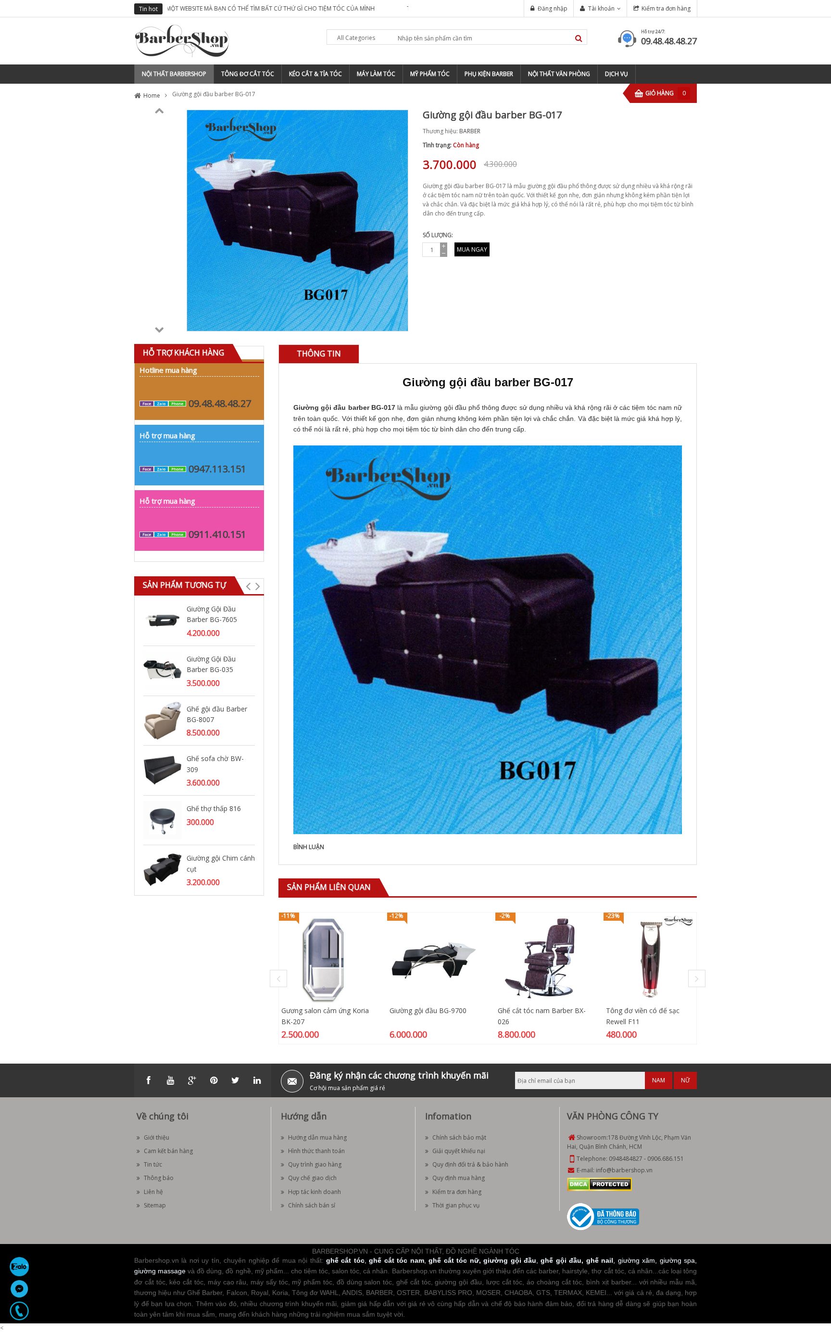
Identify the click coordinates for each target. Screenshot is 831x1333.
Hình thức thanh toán (316, 1151)
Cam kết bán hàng (168, 1151)
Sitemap (155, 1205)
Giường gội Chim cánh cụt (221, 863)
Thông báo (159, 1178)
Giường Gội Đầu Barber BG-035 (211, 664)
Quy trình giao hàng (314, 1164)
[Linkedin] (256, 1080)
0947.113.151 (217, 468)
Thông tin (319, 353)
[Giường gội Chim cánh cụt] (162, 869)
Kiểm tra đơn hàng (666, 8)
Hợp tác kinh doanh (314, 1192)
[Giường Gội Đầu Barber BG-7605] (162, 620)
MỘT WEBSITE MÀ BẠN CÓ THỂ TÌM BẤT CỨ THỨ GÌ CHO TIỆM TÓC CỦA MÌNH (271, 8)
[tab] (318, 353)
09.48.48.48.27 (669, 41)
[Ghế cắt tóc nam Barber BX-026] (542, 958)
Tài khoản (601, 8)
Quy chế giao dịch (312, 1178)
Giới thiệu (156, 1137)
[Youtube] (170, 1080)
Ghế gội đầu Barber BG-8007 (217, 714)
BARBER (469, 131)
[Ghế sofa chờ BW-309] (162, 770)
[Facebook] (148, 1080)
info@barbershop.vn (624, 1170)
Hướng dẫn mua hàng (317, 1137)
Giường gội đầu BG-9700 (428, 1010)
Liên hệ (153, 1192)
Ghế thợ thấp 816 (214, 808)
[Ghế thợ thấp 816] (162, 819)
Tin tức (153, 1164)
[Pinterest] (213, 1080)
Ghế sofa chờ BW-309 (215, 764)
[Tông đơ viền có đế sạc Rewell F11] (650, 958)
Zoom (397, 320)
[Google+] (192, 1080)
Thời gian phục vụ (455, 1205)
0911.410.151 (217, 534)
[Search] (578, 38)
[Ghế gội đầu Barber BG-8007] (162, 720)
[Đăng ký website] (603, 1216)
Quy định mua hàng (458, 1178)
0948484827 (625, 1159)
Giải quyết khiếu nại (458, 1151)
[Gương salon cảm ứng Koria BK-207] (325, 958)
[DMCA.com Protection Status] (599, 1184)
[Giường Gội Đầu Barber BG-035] (162, 670)
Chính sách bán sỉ (311, 1205)
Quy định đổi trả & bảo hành (470, 1164)
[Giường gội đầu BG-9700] (434, 958)
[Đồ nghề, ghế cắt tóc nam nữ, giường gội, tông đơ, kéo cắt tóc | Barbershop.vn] (182, 40)
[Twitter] (235, 1080)
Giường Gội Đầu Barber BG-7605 (212, 614)
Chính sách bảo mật (459, 1137)
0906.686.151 (665, 1159)
